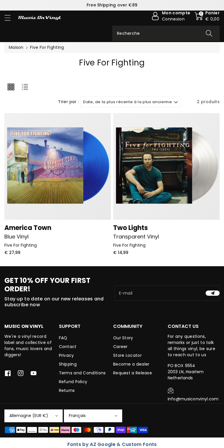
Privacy (66, 355)
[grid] (10, 87)
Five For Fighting (20, 245)
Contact (68, 347)
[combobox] (166, 33)
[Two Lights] (166, 166)
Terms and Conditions (82, 373)
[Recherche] (209, 33)
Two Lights (130, 227)
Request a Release (132, 373)
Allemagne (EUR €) (28, 415)
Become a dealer (131, 364)
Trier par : (68, 101)
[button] (10, 17)
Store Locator (127, 355)
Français (77, 415)
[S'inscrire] (213, 293)
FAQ (63, 338)
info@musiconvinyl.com (193, 399)
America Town (27, 227)
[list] (24, 87)
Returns (67, 390)
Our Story (123, 338)
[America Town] (57, 166)
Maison (16, 47)
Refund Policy (73, 382)
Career (120, 347)
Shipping (68, 364)
